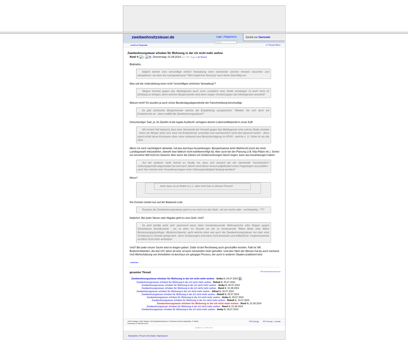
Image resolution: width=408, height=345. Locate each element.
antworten (134, 262)
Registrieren (230, 36)
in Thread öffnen (273, 45)
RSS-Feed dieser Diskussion (270, 271)
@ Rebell (202, 57)
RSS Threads (268, 321)
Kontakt (277, 321)
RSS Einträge (254, 321)
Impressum (162, 336)
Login (219, 36)
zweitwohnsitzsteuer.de (153, 37)
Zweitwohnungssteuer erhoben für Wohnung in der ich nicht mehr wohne (172, 278)
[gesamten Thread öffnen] (240, 278)
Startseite (264, 37)
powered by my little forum (204, 327)
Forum (142, 336)
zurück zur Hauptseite (138, 45)
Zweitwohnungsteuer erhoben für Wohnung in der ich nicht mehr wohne (173, 291)
